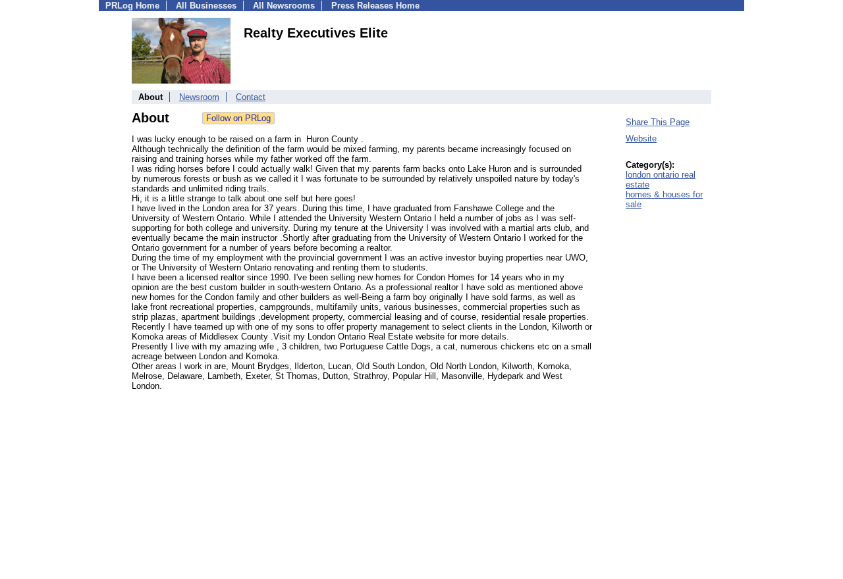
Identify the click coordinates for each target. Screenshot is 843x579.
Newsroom (199, 97)
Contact (250, 97)
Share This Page (658, 122)
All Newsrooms (284, 6)
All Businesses (206, 6)
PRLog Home (132, 6)
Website (641, 138)
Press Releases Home (375, 6)
